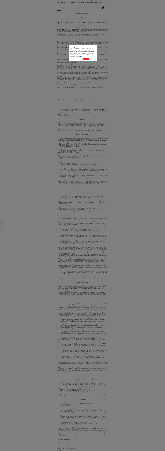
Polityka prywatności (79, 56)
